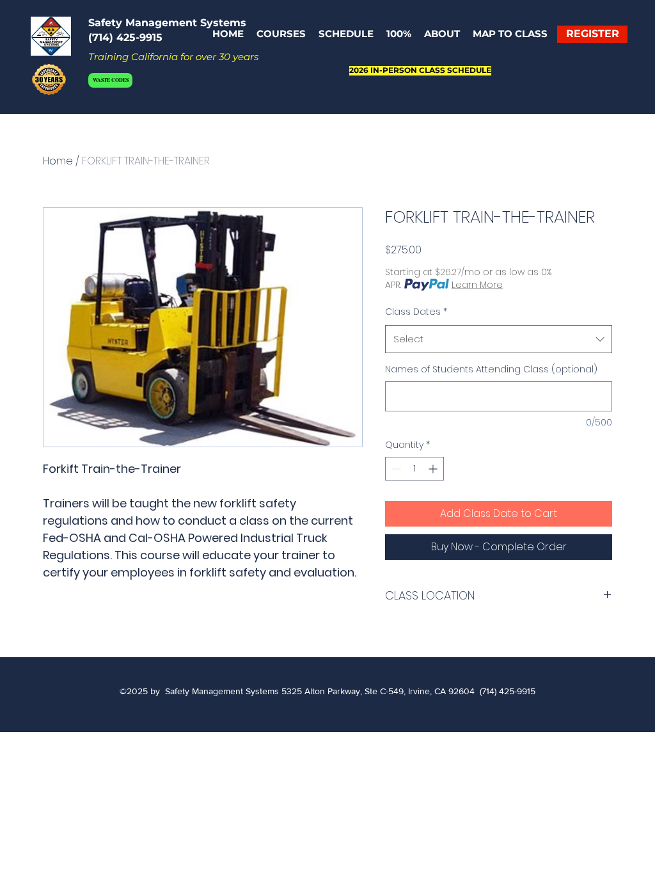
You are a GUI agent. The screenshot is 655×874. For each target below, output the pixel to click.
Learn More (477, 284)
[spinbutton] (414, 468)
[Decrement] (395, 468)
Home (58, 161)
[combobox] (498, 339)
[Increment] (434, 468)
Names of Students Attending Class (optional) (491, 369)
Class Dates (416, 311)
